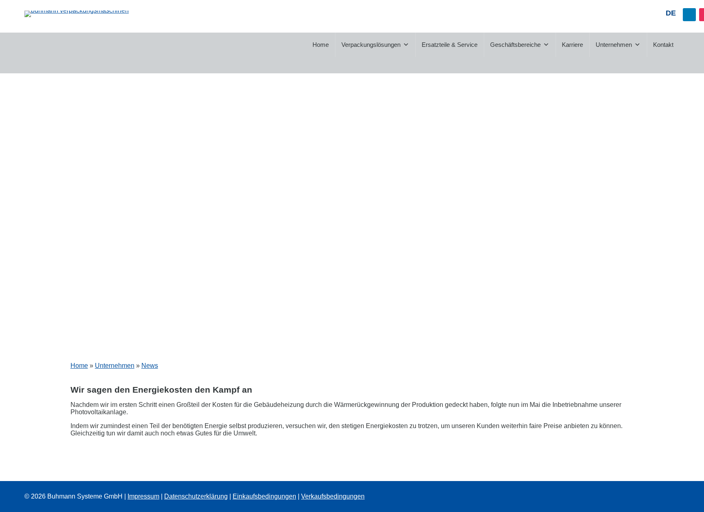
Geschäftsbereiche (515, 44)
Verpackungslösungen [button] (370, 44)
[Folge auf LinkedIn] (689, 14)
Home (320, 44)
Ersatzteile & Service (449, 44)
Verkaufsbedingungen (333, 496)
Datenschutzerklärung (196, 496)
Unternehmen (614, 44)
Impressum (143, 496)
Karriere (572, 44)
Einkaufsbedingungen (264, 496)
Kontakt (663, 44)
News (149, 365)
